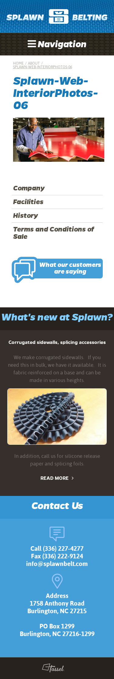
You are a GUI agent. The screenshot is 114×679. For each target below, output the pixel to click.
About (34, 63)
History (25, 215)
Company (29, 188)
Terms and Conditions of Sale (53, 233)
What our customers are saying (70, 268)
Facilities (28, 202)
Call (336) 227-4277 (57, 548)
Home (18, 63)
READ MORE (54, 478)
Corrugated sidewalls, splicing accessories (57, 342)
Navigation (61, 44)
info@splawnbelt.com (57, 564)
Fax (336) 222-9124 (57, 556)
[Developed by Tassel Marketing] (53, 669)
